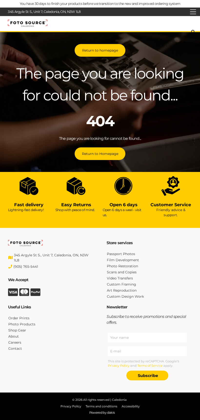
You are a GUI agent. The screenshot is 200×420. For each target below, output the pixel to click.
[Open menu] (193, 12)
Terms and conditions (101, 406)
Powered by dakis (102, 412)
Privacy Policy (119, 365)
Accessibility (131, 406)
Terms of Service (150, 365)
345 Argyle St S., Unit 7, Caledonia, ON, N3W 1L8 (44, 11)
